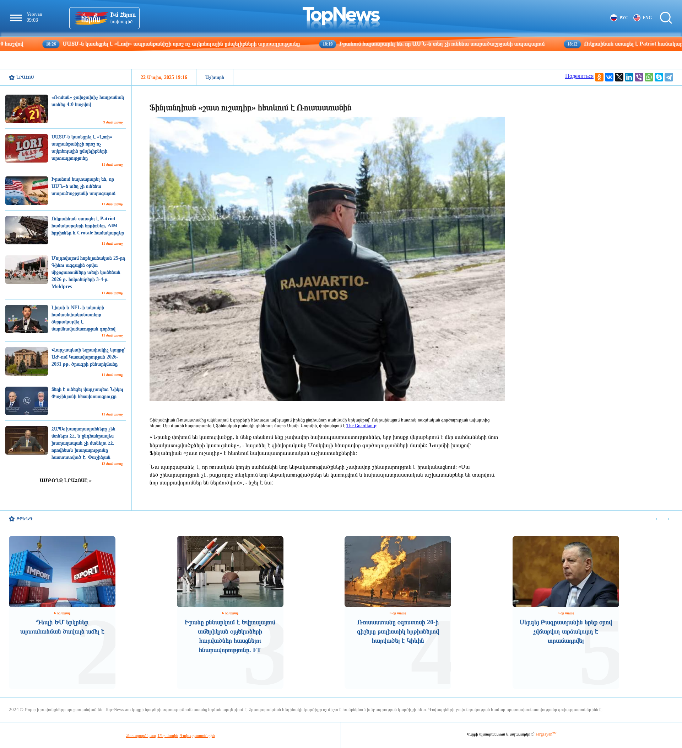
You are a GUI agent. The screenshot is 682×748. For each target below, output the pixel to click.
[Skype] (659, 77)
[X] (619, 77)
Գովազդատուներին (197, 735)
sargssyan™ (546, 734)
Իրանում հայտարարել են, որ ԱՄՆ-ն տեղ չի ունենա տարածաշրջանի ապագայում (387, 44)
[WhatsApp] (649, 77)
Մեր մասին (168, 735)
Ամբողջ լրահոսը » (66, 480)
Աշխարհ (214, 77)
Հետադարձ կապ (141, 735)
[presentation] (656, 519)
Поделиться (579, 76)
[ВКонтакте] (609, 77)
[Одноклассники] (599, 77)
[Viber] (639, 77)
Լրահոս (25, 77)
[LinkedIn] (629, 77)
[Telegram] (669, 77)
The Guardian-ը (361, 425)
